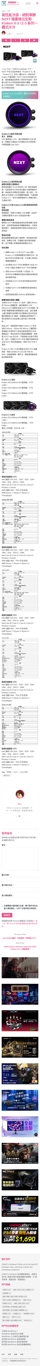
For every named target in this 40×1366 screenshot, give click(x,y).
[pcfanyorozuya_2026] (20, 995)
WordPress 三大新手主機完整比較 (15, 1336)
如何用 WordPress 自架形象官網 (14, 1342)
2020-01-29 (19, 34)
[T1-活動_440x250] (20, 1022)
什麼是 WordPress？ (10, 1331)
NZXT (16, 772)
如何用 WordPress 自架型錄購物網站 (16, 1344)
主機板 (7, 1289)
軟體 (6, 1317)
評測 (3, 1354)
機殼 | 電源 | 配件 (21, 1303)
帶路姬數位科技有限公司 (18, 1361)
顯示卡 (16, 1317)
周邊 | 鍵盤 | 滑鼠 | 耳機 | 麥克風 (15, 1296)
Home (3, 11)
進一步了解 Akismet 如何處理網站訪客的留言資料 (19, 923)
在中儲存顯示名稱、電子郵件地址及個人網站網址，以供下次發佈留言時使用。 (21, 907)
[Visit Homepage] (11, 3)
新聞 (8, 11)
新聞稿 (9, 772)
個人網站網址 (7, 895)
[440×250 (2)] (20, 1101)
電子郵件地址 (7, 885)
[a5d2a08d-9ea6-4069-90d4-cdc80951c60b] (20, 1075)
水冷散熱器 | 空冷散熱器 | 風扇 (14, 1307)
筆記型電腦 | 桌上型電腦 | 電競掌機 (15, 1310)
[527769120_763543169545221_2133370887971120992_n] (20, 1181)
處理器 (7, 1313)
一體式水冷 (6, 775)
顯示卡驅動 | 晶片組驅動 (12, 1320)
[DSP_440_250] (20, 1128)
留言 (4, 845)
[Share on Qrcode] (25, 40)
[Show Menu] (37, 3)
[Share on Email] (34, 40)
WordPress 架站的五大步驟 (12, 1334)
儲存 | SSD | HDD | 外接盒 (23, 1289)
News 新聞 (23, 772)
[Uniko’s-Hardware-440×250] (20, 1207)
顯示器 (27, 1320)
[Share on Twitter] (15, 40)
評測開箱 (29, 1313)
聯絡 (21, 1354)
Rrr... (10, 34)
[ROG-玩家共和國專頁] (20, 969)
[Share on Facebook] (6, 40)
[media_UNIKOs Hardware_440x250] (20, 1154)
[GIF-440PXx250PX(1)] (20, 1234)
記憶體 (17, 1313)
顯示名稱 (6, 875)
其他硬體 (6, 1293)
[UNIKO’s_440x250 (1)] (20, 1048)
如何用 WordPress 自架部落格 (14, 1339)
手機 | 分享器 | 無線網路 (12, 1300)
